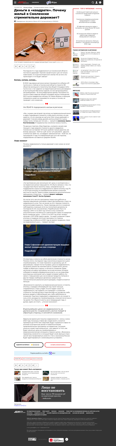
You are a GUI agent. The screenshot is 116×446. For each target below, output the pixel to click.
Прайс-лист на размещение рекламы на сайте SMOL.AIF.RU (82, 411)
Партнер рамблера (42, 439)
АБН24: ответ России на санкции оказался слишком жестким (89, 93)
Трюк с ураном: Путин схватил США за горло (90, 117)
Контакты (29, 413)
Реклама (53, 411)
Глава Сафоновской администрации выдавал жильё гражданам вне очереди (47, 246)
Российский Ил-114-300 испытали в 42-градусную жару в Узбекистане (90, 111)
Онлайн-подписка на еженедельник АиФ (58, 413)
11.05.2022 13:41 (18, 7)
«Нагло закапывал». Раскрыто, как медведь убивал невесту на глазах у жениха (91, 66)
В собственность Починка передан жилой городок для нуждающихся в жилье (46, 170)
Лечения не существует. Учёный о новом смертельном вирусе (90, 77)
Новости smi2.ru (20, 405)
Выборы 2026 (89, 413)
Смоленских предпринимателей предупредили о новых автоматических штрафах (87, 21)
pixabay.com (59, 62)
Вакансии (61, 411)
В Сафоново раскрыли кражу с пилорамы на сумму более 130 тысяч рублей (87, 28)
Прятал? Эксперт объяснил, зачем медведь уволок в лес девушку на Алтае (90, 54)
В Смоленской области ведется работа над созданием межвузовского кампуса (87, 35)
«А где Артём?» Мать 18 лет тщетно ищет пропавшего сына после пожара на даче (90, 72)
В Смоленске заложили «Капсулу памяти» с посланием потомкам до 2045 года (87, 42)
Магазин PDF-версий (78, 413)
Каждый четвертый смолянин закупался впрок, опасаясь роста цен (60, 379)
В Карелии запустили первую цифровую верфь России (88, 99)
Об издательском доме (33, 411)
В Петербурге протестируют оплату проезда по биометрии (90, 105)
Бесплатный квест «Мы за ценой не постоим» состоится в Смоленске (60, 373)
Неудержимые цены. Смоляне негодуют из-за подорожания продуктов (30, 373)
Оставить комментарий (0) (58, 344)
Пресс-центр (45, 411)
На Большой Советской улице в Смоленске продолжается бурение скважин (87, 13)
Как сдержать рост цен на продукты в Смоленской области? (31, 378)
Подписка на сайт (39, 413)
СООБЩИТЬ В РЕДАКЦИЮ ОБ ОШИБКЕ (37, 414)
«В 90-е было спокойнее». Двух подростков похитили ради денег (90, 82)
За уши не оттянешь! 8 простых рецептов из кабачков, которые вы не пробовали (91, 60)
